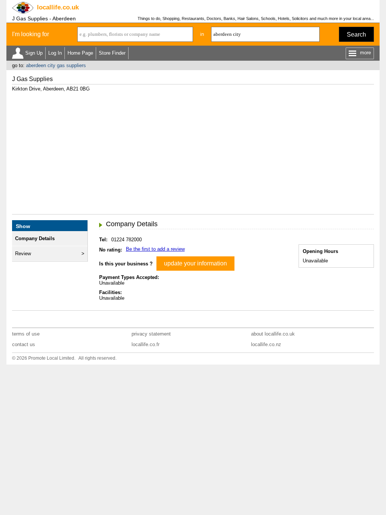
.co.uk (58, 7)
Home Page (80, 53)
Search (356, 34)
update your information (195, 263)
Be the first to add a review (155, 249)
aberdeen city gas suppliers (56, 65)
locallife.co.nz (266, 344)
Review (23, 253)
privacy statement (151, 334)
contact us (23, 344)
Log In (55, 53)
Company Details (35, 238)
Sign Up (34, 53)
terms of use (26, 334)
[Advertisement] (193, 150)
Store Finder (112, 53)
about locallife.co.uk (273, 334)
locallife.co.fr (145, 344)
